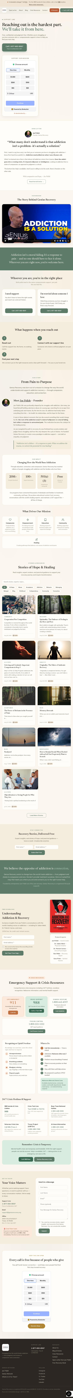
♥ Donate (54, 10)
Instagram (42, 1371)
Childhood (22, 591)
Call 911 (13, 1012)
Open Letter (13, 10)
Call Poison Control (36, 1031)
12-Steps (11, 587)
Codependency (33, 591)
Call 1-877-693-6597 (19, 311)
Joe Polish (25, 400)
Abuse (20, 587)
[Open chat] (68, 1393)
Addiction (39, 587)
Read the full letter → (36, 181)
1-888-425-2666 (57, 1127)
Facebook (42, 1373)
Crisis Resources (35, 10)
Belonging (59, 587)
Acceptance (29, 587)
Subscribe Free (36, 852)
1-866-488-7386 (34, 1129)
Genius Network (7, 1374)
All (4, 587)
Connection (56, 591)
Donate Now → (36, 1326)
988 (59, 2)
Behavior (49, 587)
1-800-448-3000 (57, 1111)
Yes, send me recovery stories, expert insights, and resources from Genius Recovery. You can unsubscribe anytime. (53, 1224)
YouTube (41, 1379)
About (21, 10)
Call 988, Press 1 (10, 1127)
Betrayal (6, 591)
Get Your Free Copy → (12, 953)
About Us (55, 1348)
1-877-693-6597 (9, 1204)
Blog (26, 10)
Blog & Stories (57, 1351)
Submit (44, 1231)
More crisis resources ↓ (36, 4)
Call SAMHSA (60, 1011)
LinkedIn (41, 1382)
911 (26, 2)
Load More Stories (36, 815)
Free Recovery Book (59, 1363)
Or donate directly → (20, 113)
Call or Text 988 (36, 1011)
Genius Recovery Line (44, 1159)
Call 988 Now (25, 1159)
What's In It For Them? (9, 1377)
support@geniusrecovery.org (11, 1212)
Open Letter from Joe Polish (61, 1360)
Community (45, 591)
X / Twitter (42, 1376)
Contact (45, 10)
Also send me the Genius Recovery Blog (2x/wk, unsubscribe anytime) (19, 947)
